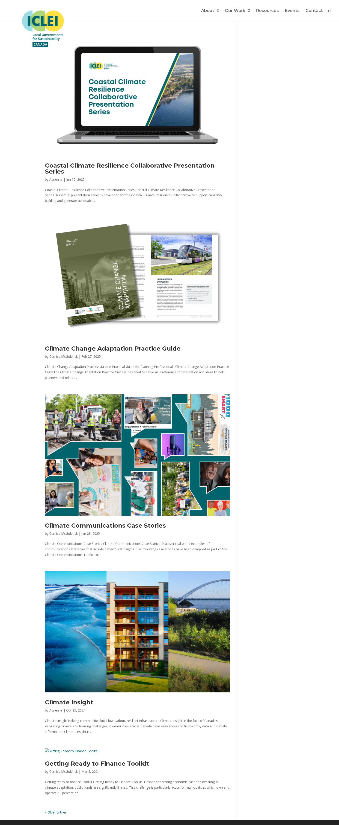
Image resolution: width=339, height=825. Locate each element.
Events (292, 11)
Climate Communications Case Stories (105, 525)
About (207, 11)
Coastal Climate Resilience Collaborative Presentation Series (130, 168)
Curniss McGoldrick (63, 356)
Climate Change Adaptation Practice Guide (113, 348)
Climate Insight (69, 702)
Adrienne (55, 179)
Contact (314, 11)
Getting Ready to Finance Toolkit (97, 763)
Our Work (235, 11)
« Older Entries (56, 812)
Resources (267, 11)
